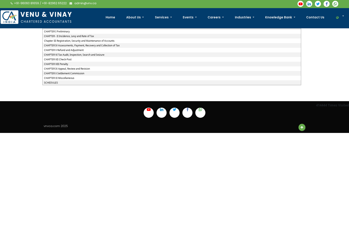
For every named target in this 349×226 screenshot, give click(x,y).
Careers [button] (214, 17)
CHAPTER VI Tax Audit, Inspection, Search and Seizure (74, 54)
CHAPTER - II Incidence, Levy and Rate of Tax (69, 36)
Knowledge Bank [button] (279, 17)
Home (110, 17)
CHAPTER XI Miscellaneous (59, 78)
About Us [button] (134, 17)
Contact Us (315, 17)
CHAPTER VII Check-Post (57, 59)
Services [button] (162, 17)
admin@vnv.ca (85, 3)
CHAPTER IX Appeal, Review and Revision (67, 68)
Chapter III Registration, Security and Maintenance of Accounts (79, 40)
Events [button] (188, 17)
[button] (338, 17)
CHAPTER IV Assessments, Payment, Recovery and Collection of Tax (82, 45)
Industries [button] (243, 17)
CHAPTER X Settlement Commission (64, 73)
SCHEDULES (51, 82)
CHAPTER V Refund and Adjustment (64, 50)
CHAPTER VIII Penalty (56, 64)
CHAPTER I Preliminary (57, 31)
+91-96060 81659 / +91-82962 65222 (40, 3)
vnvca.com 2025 (56, 126)
